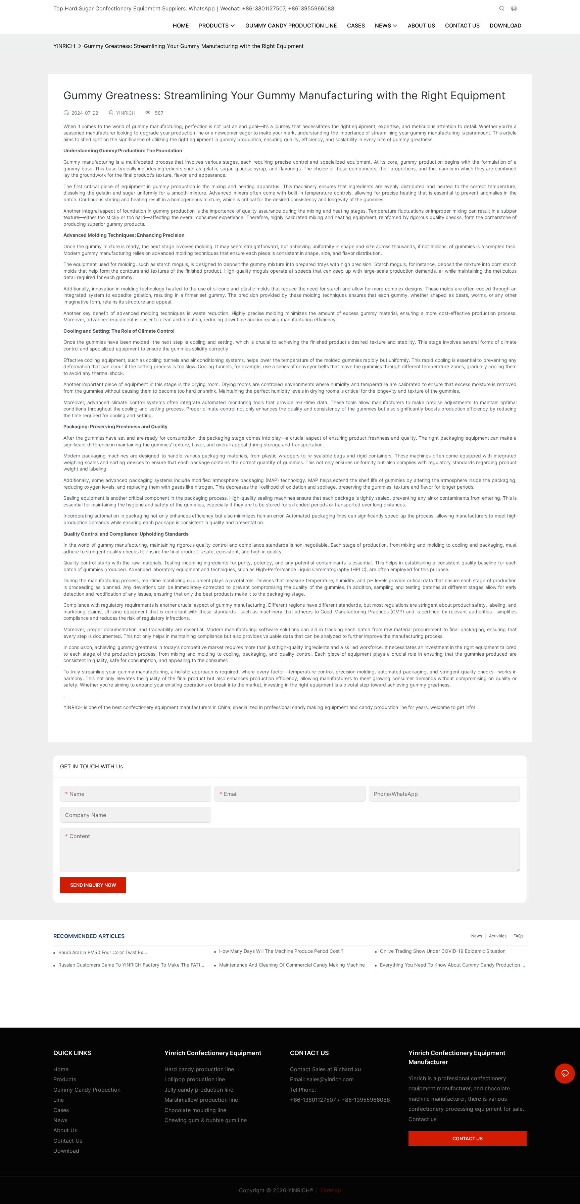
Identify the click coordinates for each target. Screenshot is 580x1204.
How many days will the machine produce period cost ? (281, 951)
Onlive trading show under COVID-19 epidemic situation (442, 951)
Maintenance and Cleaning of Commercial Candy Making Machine (292, 965)
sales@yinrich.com (330, 1079)
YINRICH (64, 46)
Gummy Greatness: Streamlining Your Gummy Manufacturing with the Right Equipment (194, 46)
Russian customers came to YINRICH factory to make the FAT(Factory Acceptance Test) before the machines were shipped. (131, 965)
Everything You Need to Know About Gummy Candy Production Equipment (453, 965)
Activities (497, 935)
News (476, 935)
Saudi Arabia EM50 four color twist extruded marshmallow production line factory (103, 952)
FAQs (518, 935)
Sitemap (330, 1190)
